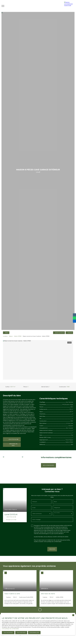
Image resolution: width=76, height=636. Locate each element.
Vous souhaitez (57, 512)
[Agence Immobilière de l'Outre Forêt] (69, 6)
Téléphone (57, 507)
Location (5, 336)
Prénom (34, 501)
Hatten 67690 (18, 336)
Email (33, 507)
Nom (55, 501)
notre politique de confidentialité (10, 628)
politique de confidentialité (54, 541)
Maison (11, 336)
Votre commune (37, 513)
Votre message (36, 519)
